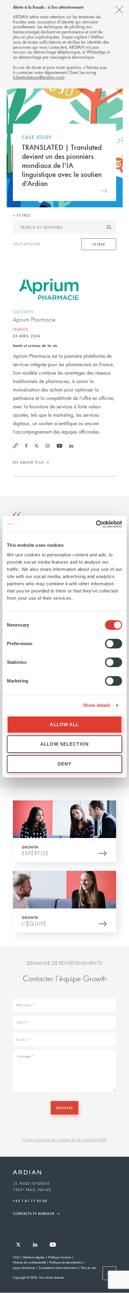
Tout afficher (26, 244)
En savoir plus (28, 462)
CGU (16, 1257)
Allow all (64, 724)
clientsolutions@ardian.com (38, 77)
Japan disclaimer (24, 1267)
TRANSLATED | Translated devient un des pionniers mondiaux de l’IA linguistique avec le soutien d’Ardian (62, 165)
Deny (65, 763)
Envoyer (64, 1107)
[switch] (113, 643)
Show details (96, 705)
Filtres (23, 215)
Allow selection (64, 744)
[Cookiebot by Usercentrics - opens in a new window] (96, 524)
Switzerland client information (58, 1267)
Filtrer (98, 244)
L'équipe (34, 923)
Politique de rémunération (66, 1262)
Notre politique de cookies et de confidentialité (64, 1139)
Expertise (35, 853)
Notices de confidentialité (29, 1262)
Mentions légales (34, 1257)
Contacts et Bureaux (34, 1213)
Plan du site (88, 1267)
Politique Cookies (59, 1257)
